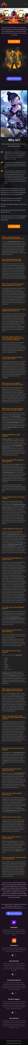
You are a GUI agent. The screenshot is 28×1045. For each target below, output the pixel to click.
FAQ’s (22, 906)
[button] (26, 4)
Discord (25, 908)
